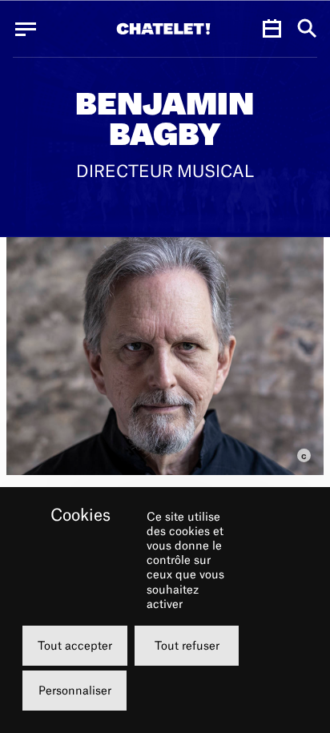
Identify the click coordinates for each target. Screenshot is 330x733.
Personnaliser (74, 690)
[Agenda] (271, 29)
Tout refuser (187, 645)
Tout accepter (75, 645)
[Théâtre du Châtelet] (163, 28)
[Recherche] (307, 29)
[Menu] (25, 29)
